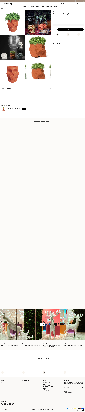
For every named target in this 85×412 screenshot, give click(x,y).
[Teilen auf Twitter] (55, 44)
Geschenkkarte (24, 393)
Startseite (2, 8)
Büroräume (3, 390)
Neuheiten (24, 6)
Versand (46, 409)
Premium (60, 6)
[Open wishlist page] (79, 4)
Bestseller (32, 6)
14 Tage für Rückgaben (68, 37)
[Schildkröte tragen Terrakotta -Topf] (3, 109)
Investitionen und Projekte (5, 388)
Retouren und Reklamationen (27, 387)
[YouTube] (7, 404)
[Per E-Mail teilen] (59, 44)
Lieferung (23, 385)
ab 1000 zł (57, 37)
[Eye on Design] (8, 4)
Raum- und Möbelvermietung (6, 393)
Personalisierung (55, 6)
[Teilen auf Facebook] (53, 44)
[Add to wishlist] (49, 11)
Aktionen (28, 6)
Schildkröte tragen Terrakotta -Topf (13, 108)
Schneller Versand (38, 6)
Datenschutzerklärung (39, 409)
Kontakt (23, 382)
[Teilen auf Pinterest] (57, 44)
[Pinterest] (10, 404)
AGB (43, 409)
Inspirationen (73, 3)
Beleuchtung (63, 3)
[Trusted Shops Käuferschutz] (65, 391)
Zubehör (68, 3)
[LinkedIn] (13, 404)
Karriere (2, 391)
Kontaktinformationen (50, 409)
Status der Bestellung (25, 384)
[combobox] (72, 1)
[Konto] (77, 4)
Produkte (6, 8)
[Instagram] (5, 404)
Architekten (3, 385)
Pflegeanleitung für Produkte (27, 394)
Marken (2, 387)
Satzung (23, 388)
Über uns (2, 382)
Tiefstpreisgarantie (25, 391)
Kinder (51, 6)
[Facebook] (2, 404)
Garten (43, 6)
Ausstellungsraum (4, 384)
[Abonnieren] (83, 387)
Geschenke (47, 6)
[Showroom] (81, 4)
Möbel (59, 3)
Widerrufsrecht (34, 409)
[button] (2, 4)
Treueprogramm (25, 390)
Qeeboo (54, 11)
